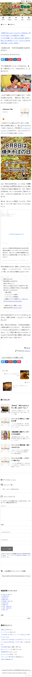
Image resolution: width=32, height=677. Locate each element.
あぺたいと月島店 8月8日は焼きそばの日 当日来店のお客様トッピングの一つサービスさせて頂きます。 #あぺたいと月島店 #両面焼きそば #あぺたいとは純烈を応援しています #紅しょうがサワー (16, 252)
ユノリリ (3, 632)
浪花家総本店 (4, 652)
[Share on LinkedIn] (15, 59)
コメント (3, 506)
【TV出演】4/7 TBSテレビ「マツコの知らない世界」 (16, 634)
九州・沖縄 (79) (6, 608)
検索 (2, 615)
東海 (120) (5, 603)
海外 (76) (5, 609)
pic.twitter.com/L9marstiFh (14, 301)
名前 (2, 524)
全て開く (3, 594)
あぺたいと (5, 260)
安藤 (2, 629)
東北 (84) (5, 598)
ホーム (4, 24)
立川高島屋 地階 (5, 647)
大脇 (2, 659)
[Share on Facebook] (7, 59)
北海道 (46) (5, 596)
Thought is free (25, 673)
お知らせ (12, 24)
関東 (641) (5, 599)
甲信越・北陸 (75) (7, 601)
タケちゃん (4, 654)
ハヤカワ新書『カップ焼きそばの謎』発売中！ (16, 38)
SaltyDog (27, 351)
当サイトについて (6, 649)
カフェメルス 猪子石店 (7, 657)
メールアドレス (5, 532)
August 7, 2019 (17, 307)
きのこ (4, 637)
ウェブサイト (4, 540)
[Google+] (11, 59)
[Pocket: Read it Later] (19, 59)
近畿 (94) (5, 604)
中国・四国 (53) (7, 606)
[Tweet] (3, 59)
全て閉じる (9, 594)
